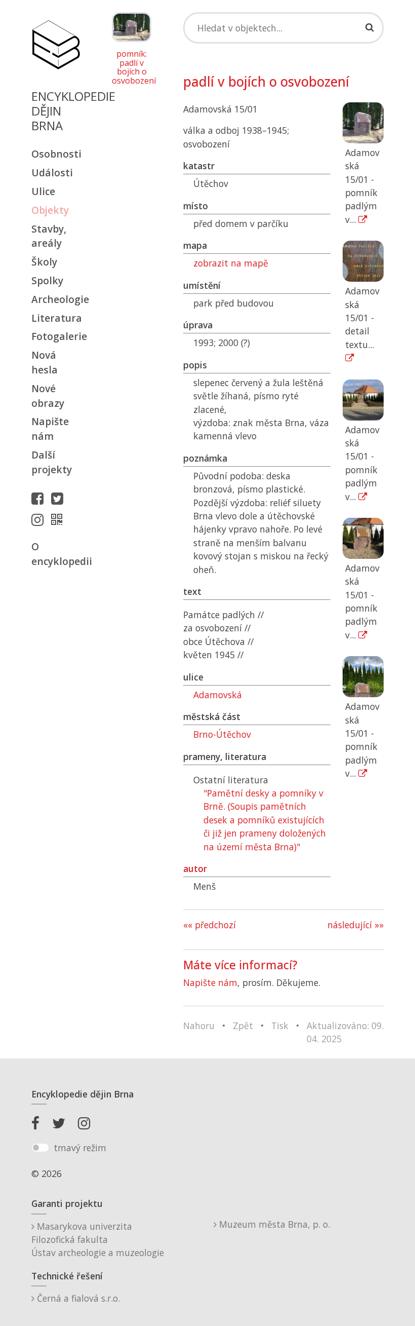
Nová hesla (44, 362)
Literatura (55, 318)
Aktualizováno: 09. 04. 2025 (345, 1032)
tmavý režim (80, 1148)
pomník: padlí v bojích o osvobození (131, 67)
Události (52, 172)
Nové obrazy (47, 396)
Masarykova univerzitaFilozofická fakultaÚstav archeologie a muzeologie (97, 1239)
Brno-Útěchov (222, 734)
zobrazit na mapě (230, 263)
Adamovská (217, 695)
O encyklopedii (55, 554)
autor (195, 868)
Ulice (43, 191)
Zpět (243, 1025)
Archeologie (55, 299)
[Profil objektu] (59, 519)
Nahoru (199, 1025)
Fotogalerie (55, 336)
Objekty (50, 210)
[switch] (40, 1147)
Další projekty (51, 462)
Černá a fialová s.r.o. (77, 1298)
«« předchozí (209, 925)
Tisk (279, 1025)
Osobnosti (55, 154)
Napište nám (50, 428)
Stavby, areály (48, 236)
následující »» (355, 925)
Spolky (47, 280)
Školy (44, 262)
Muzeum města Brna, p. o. (273, 1224)
